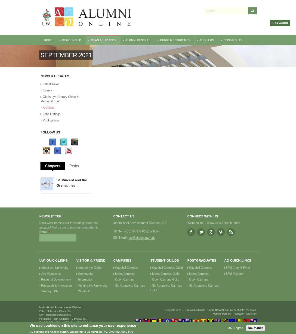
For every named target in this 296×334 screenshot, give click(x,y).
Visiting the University (93, 285)
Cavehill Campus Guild (167, 267)
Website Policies (222, 313)
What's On (85, 291)
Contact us (230, 41)
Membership (69, 41)
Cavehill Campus (126, 267)
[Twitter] (64, 145)
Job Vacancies (51, 273)
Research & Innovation (56, 285)
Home (48, 40)
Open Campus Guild (165, 279)
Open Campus (124, 279)
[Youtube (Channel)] (68, 153)
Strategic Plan (50, 291)
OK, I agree (235, 328)
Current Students (172, 41)
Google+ (211, 232)
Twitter (201, 232)
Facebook (191, 232)
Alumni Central (135, 41)
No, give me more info (118, 332)
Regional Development (56, 279)
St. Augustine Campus (130, 285)
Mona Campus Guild (165, 273)
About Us (204, 41)
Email (44, 232)
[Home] (87, 17)
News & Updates (101, 41)
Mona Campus (125, 273)
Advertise (251, 313)
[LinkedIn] (58, 153)
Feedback (238, 313)
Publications (51, 120)
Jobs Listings (52, 114)
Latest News (51, 84)
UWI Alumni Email (238, 267)
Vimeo (221, 232)
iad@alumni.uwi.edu (142, 237)
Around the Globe (90, 267)
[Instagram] (46, 153)
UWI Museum (235, 273)
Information (85, 279)
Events (47, 90)
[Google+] (74, 145)
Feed (231, 232)
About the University (54, 267)
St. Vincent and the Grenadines (71, 182)
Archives (49, 107)
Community (85, 273)
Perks (74, 166)
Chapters (52, 166)
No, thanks (255, 328)
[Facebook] (52, 145)
